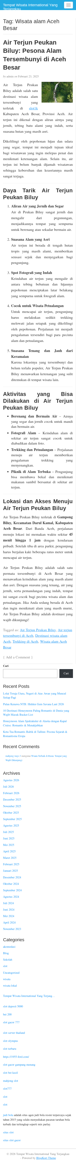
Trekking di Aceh (25, 641)
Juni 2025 (8, 838)
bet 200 (7, 1014)
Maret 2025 (9, 858)
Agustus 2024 (11, 897)
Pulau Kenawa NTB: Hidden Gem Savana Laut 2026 (33, 704)
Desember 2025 (12, 799)
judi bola (8, 1115)
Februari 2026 (11, 793)
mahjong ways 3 (13, 755)
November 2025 (12, 806)
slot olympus (10, 1041)
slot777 (7, 1088)
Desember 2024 (12, 877)
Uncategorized (11, 973)
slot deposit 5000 (13, 1006)
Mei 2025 (8, 845)
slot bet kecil (10, 1072)
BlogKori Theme (46, 1158)
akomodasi (9, 947)
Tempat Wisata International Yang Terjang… (29, 996)
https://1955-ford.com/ (16, 1057)
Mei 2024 (8, 916)
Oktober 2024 (11, 884)
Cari (6, 666)
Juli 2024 (8, 903)
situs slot (8, 1132)
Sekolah (7, 959)
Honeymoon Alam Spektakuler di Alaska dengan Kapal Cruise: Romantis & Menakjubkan (35, 723)
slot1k (33, 108)
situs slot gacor (12, 1140)
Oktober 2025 (11, 812)
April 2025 (9, 851)
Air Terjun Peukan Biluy (38, 629)
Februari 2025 (11, 864)
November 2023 (12, 929)
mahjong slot (10, 1081)
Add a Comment (18, 657)
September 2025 (12, 819)
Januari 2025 (10, 871)
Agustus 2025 (11, 825)
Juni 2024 (8, 909)
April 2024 (9, 922)
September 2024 (12, 890)
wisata (6, 979)
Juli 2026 (8, 786)
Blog (6, 953)
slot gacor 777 (11, 1022)
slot (5, 966)
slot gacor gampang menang (19, 1064)
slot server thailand (14, 1033)
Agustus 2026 (11, 780)
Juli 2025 (8, 832)
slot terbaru (9, 1049)
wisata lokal (10, 985)
